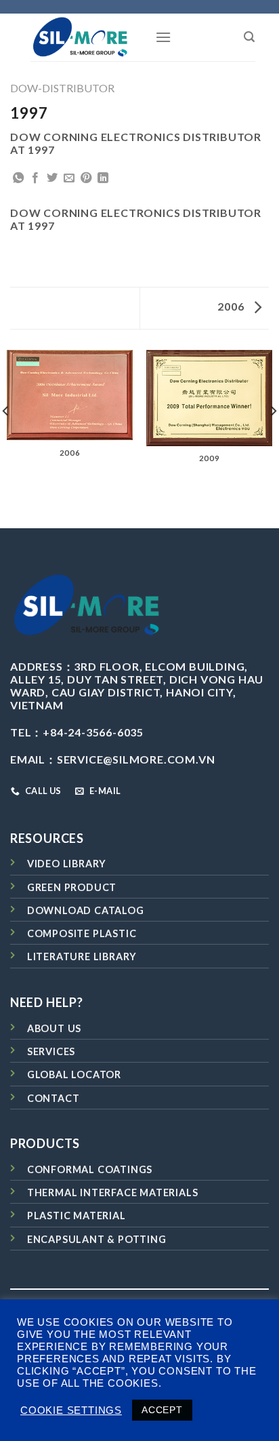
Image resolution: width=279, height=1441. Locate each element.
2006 (231, 306)
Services (51, 1051)
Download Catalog (85, 910)
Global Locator (74, 1074)
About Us (54, 1028)
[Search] (249, 37)
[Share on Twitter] (52, 178)
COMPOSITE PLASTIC (82, 933)
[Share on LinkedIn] (103, 178)
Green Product (71, 887)
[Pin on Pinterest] (86, 178)
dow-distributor (62, 87)
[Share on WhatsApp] (18, 178)
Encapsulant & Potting (97, 1239)
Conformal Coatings (89, 1169)
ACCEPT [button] (162, 1409)
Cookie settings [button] (71, 1410)
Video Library (66, 863)
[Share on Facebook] (35, 178)
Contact (53, 1098)
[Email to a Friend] (69, 178)
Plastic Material (76, 1215)
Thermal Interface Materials (112, 1192)
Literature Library (82, 956)
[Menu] (163, 37)
